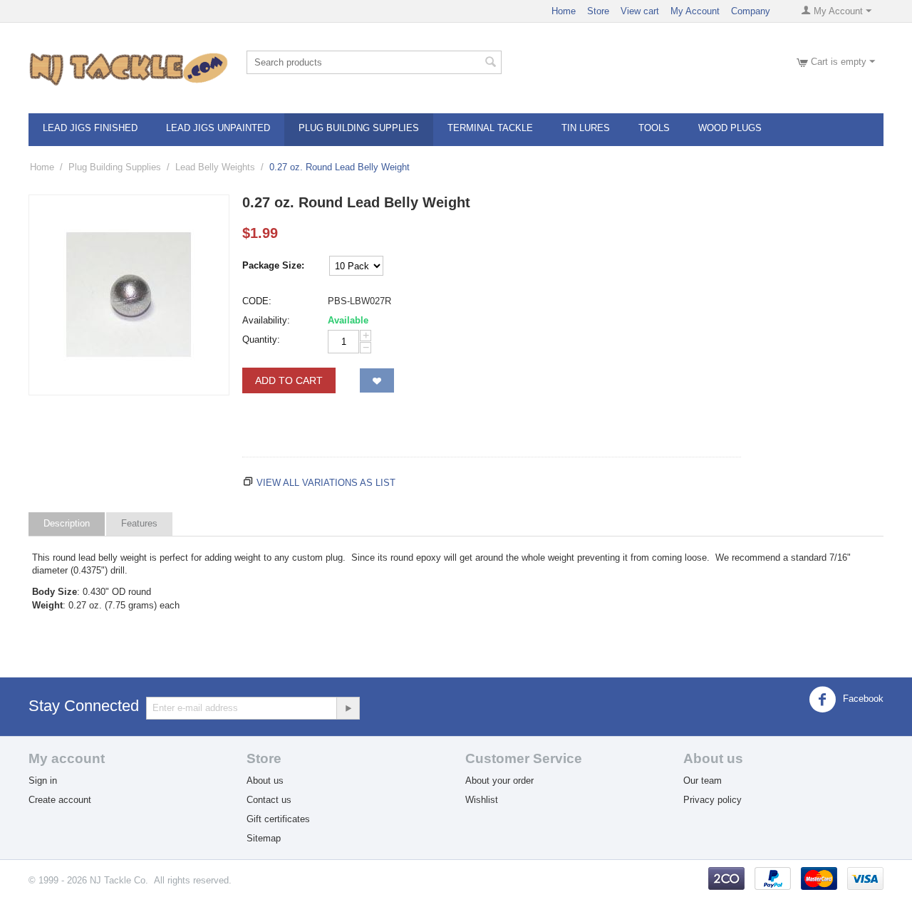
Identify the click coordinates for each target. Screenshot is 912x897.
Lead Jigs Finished (90, 128)
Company (750, 11)
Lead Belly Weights (215, 167)
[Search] (491, 63)
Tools (654, 128)
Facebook (862, 698)
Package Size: (273, 265)
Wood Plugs (730, 128)
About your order (499, 780)
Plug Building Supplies (359, 128)
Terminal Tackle (490, 128)
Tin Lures (585, 128)
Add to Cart (289, 380)
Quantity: (261, 339)
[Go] (347, 708)
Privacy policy (712, 799)
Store (598, 11)
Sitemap (264, 838)
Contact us (269, 799)
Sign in (42, 780)
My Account (695, 11)
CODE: (256, 301)
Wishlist (481, 799)
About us (265, 780)
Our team (702, 780)
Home (563, 11)
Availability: (266, 320)
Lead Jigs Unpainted (218, 128)
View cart (640, 11)
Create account (59, 799)
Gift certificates (278, 819)
